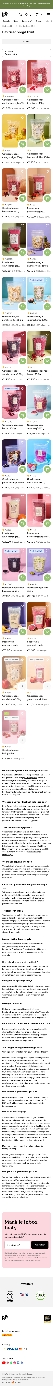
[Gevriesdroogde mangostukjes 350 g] (14, 139)
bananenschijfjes (18, 1009)
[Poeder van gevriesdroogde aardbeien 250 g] (39, 193)
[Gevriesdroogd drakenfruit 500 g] (39, 464)
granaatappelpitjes (16, 929)
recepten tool (15, 1029)
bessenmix (11, 952)
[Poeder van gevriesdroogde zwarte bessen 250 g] (39, 518)
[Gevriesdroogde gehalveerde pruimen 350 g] (14, 464)
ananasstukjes (31, 929)
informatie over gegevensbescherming (27, 1260)
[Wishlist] (26, 14)
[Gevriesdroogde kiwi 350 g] (39, 572)
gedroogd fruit (30, 777)
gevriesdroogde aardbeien (18, 946)
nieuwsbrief (21, 3)
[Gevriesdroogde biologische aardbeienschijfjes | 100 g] (14, 735)
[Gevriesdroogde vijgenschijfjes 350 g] (39, 301)
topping (35, 986)
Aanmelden (40, 1244)
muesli (46, 986)
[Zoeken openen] (20, 14)
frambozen (17, 949)
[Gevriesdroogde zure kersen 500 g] (14, 410)
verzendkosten (29, 1377)
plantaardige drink (13, 1014)
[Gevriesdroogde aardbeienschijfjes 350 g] (14, 85)
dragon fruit (14, 932)
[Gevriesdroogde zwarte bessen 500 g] (14, 356)
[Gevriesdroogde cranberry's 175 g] (39, 410)
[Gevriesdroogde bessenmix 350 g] (14, 193)
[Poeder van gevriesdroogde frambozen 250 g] (14, 247)
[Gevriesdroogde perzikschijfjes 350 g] (14, 301)
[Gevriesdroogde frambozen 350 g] (39, 85)
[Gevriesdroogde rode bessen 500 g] (39, 356)
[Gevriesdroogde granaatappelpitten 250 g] (39, 681)
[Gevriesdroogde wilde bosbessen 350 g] (14, 572)
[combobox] (25, 54)
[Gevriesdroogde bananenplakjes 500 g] (39, 139)
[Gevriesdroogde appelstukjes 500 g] (14, 681)
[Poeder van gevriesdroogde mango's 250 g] (14, 518)
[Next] (52, 21)
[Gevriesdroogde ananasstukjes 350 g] (39, 247)
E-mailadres (13, 1244)
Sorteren (9, 51)
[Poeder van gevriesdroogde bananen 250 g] (14, 627)
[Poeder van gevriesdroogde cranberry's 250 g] (39, 627)
